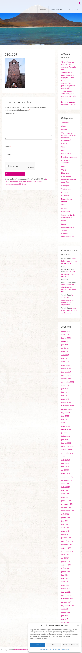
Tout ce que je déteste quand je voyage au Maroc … (68, 75)
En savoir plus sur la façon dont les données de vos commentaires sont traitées (26, 181)
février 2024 (66, 369)
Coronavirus (66, 154)
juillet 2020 (65, 460)
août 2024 (65, 355)
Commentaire (11, 114)
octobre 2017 (66, 548)
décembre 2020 (67, 446)
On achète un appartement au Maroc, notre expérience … (67, 300)
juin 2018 (64, 521)
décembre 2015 (67, 595)
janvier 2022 (66, 433)
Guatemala (65, 196)
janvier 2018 (66, 538)
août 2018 (65, 514)
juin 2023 (64, 392)
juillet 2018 (65, 517)
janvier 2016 (66, 592)
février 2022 (66, 429)
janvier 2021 (66, 443)
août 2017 (65, 555)
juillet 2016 (65, 572)
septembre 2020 (67, 453)
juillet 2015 (65, 612)
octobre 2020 (66, 450)
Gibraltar (64, 192)
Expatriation (66, 176)
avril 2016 (65, 582)
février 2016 (65, 589)
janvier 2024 (66, 372)
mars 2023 (65, 399)
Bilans (63, 126)
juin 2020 (65, 463)
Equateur (64, 166)
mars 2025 (65, 352)
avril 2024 (65, 362)
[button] (78, 625)
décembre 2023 (67, 375)
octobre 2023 (66, 379)
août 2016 (65, 568)
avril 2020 (65, 470)
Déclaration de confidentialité (60, 649)
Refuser (53, 645)
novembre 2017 (67, 545)
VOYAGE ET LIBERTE (18, 3)
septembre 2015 (67, 605)
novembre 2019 (67, 480)
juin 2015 (64, 616)
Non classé (65, 212)
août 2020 (65, 457)
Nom (7, 138)
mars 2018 (65, 531)
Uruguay (64, 233)
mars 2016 (65, 585)
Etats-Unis (65, 173)
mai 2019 (64, 490)
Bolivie (64, 130)
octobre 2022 (66, 409)
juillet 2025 (65, 341)
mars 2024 (65, 365)
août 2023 (65, 385)
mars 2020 (65, 473)
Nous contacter (57, 9)
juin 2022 (65, 416)
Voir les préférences (70, 645)
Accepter (37, 645)
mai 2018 (64, 524)
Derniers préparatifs (69, 157)
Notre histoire (74, 9)
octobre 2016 (66, 565)
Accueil (43, 9)
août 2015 (65, 609)
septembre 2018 (67, 511)
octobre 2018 (66, 507)
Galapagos (65, 186)
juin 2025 (65, 345)
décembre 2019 (67, 477)
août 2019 (65, 484)
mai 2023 (64, 396)
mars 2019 (65, 497)
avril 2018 (65, 528)
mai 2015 (64, 619)
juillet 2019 (65, 487)
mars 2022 (65, 426)
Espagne (64, 170)
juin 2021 (64, 440)
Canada (64, 143)
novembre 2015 (67, 599)
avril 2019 (65, 494)
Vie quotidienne (67, 237)
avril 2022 (65, 423)
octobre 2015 (66, 602)
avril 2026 (65, 335)
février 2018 (65, 534)
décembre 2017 (67, 541)
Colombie (65, 150)
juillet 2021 (65, 436)
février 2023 (66, 402)
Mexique (64, 208)
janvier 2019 (66, 501)
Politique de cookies (45, 649)
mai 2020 (65, 467)
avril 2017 (65, 558)
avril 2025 (65, 348)
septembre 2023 (67, 382)
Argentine (65, 123)
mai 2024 (64, 358)
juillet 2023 (65, 389)
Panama (64, 221)
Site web (8, 154)
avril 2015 (65, 622)
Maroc (63, 205)
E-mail (8, 146)
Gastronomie (66, 189)
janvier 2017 (66, 561)
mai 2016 (64, 578)
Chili (63, 147)
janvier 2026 (66, 338)
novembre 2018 (67, 504)
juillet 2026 (65, 331)
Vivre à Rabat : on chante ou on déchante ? (69, 261)
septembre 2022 (67, 413)
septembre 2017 (67, 551)
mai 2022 (65, 419)
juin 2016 (64, 575)
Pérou (63, 224)
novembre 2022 (67, 406)
